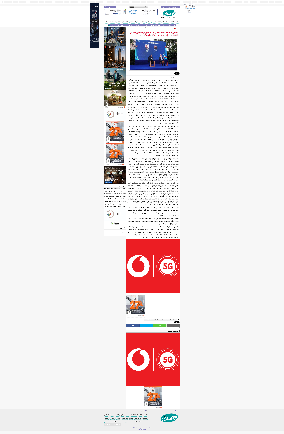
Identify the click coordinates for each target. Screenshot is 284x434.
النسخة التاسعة (163, 319)
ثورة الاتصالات (166, 22)
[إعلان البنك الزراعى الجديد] (115, 79)
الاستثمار (139, 22)
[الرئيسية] (177, 22)
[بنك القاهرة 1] (135, 306)
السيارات (144, 22)
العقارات (154, 22)
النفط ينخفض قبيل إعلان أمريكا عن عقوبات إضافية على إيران (108, 199)
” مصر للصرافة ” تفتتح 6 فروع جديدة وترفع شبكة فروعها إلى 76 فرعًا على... (105, 196)
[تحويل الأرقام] (189, 12)
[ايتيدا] (115, 115)
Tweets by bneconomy (121, 235)
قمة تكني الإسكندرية (172, 319)
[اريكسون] (115, 175)
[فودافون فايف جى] (153, 266)
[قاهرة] (115, 154)
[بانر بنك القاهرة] (115, 132)
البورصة (159, 22)
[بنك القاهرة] (115, 36)
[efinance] (94, 47)
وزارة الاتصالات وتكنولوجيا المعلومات (151, 319)
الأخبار (172, 22)
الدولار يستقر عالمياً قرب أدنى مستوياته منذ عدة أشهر (109, 204)
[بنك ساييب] (115, 57)
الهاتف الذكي (125, 22)
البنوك (149, 22)
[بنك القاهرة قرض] (115, 99)
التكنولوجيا (133, 22)
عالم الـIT (119, 22)
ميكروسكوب (112, 22)
